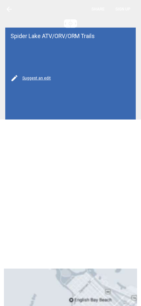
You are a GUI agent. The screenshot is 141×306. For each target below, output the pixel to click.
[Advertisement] (70, 194)
